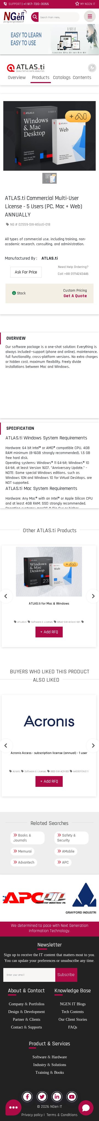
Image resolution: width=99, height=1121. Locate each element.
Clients (34, 1019)
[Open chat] (86, 1107)
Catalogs (62, 77)
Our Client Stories (73, 1019)
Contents (82, 77)
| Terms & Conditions (60, 1114)
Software (39, 1057)
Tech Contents (73, 1012)
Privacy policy (32, 1114)
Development (34, 1012)
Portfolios (36, 1004)
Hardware (59, 1057)
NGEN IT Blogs (73, 1004)
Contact (17, 1027)
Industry (39, 1065)
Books (59, 1072)
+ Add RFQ (49, 632)
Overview (17, 77)
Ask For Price (26, 272)
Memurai (24, 851)
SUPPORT (28, 4)
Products (41, 77)
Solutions (58, 1065)
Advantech (25, 862)
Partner (18, 1019)
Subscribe (66, 975)
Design (13, 1012)
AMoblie (68, 851)
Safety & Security (66, 838)
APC (65, 862)
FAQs (72, 1027)
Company (16, 1004)
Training (42, 1072)
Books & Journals (22, 838)
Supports (35, 1027)
